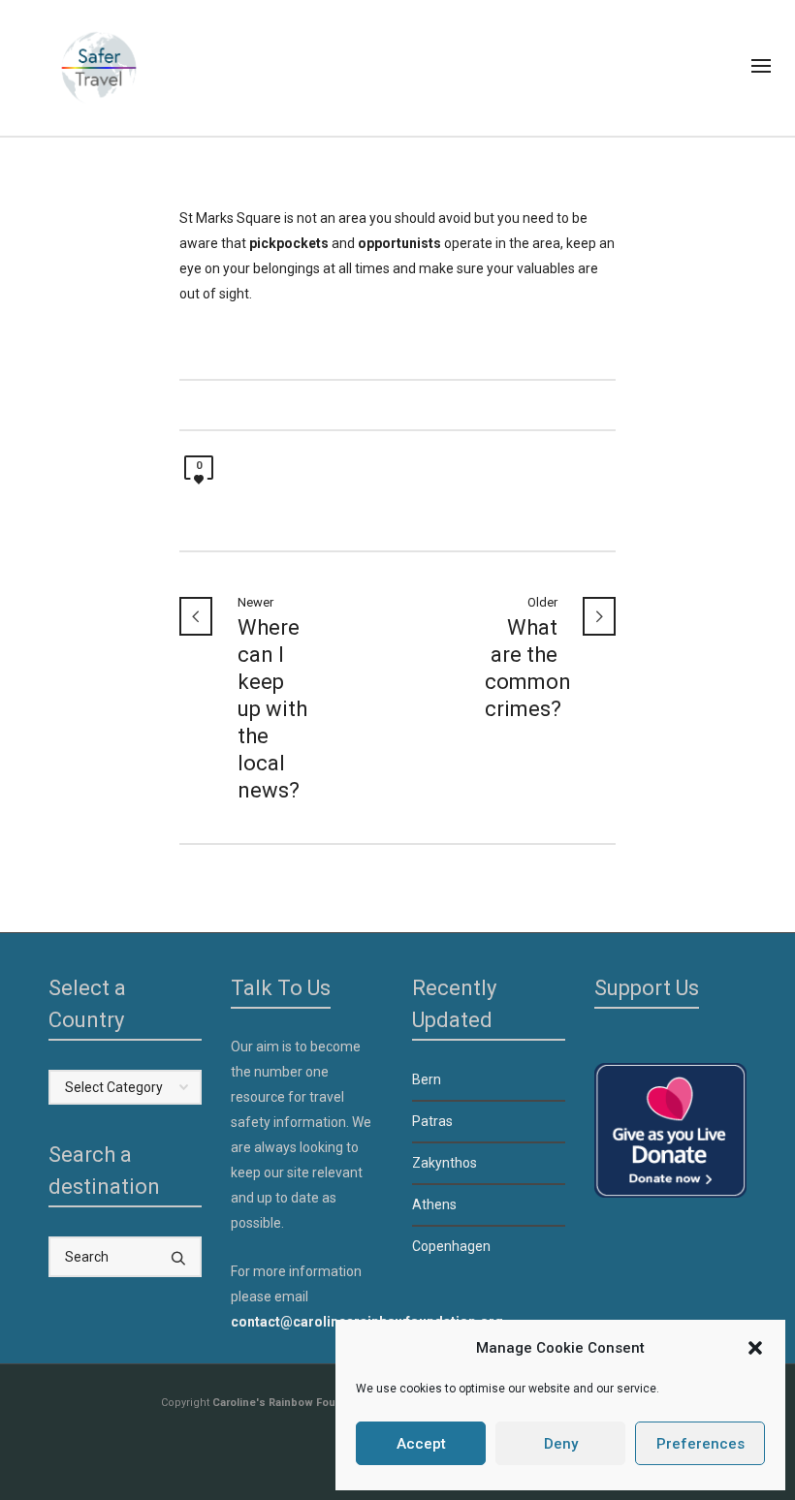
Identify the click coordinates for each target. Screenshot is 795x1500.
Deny (561, 1444)
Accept (421, 1444)
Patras (432, 1121)
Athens (434, 1204)
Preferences (700, 1444)
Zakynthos (444, 1163)
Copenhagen (451, 1246)
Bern (426, 1079)
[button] (755, 1348)
